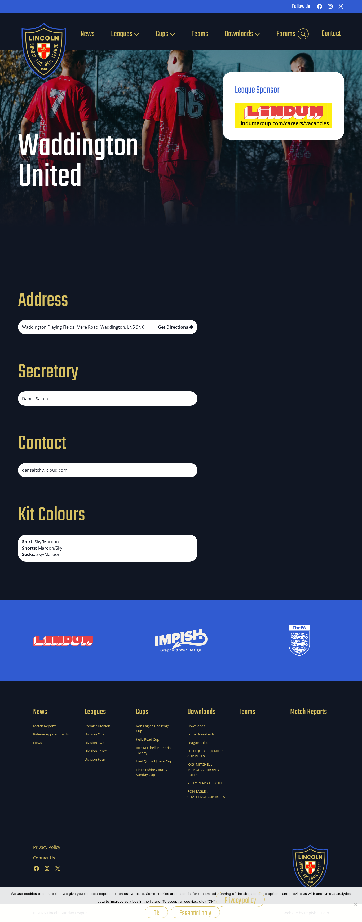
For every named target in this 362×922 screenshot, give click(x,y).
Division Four (95, 759)
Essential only (195, 912)
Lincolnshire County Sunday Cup (151, 772)
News (88, 34)
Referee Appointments (51, 734)
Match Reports (44, 726)
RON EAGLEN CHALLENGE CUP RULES (206, 794)
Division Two (94, 742)
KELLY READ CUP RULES (205, 783)
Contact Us (44, 858)
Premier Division (97, 726)
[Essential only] (355, 904)
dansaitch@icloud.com (44, 470)
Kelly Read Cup (147, 739)
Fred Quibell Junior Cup (154, 761)
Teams (200, 34)
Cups (162, 34)
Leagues (122, 34)
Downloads (239, 34)
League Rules (197, 742)
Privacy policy (240, 900)
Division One (94, 734)
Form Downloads (200, 734)
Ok (156, 912)
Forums (285, 34)
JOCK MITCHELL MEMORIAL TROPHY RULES (203, 769)
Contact (331, 34)
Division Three (96, 750)
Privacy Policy (46, 847)
